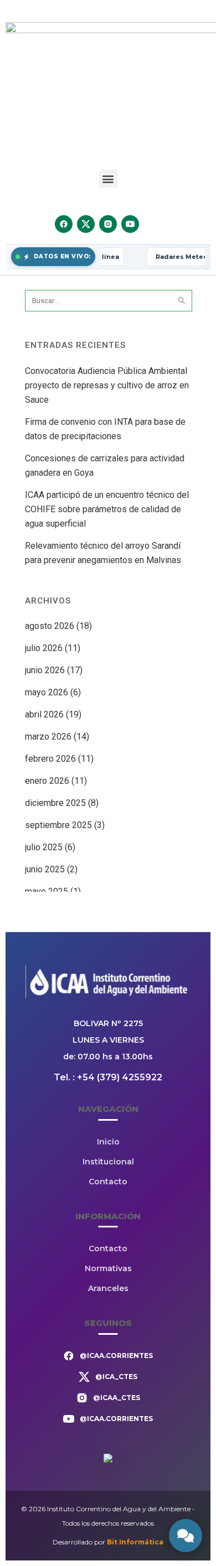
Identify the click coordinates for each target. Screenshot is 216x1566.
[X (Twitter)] (86, 224)
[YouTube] (130, 224)
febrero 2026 (50, 758)
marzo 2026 (48, 736)
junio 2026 (45, 670)
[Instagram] (108, 224)
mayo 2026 (46, 692)
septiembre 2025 (58, 825)
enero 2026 (47, 781)
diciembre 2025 (55, 803)
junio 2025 (45, 869)
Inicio (108, 1142)
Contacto (108, 1182)
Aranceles (108, 1288)
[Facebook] (64, 224)
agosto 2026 (49, 626)
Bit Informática (135, 1542)
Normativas (108, 1268)
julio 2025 (44, 847)
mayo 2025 (46, 891)
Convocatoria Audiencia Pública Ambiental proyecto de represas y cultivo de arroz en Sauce (107, 385)
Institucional (108, 1162)
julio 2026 (44, 648)
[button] (108, 178)
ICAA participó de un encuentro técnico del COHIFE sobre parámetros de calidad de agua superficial (107, 509)
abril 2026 (44, 714)
